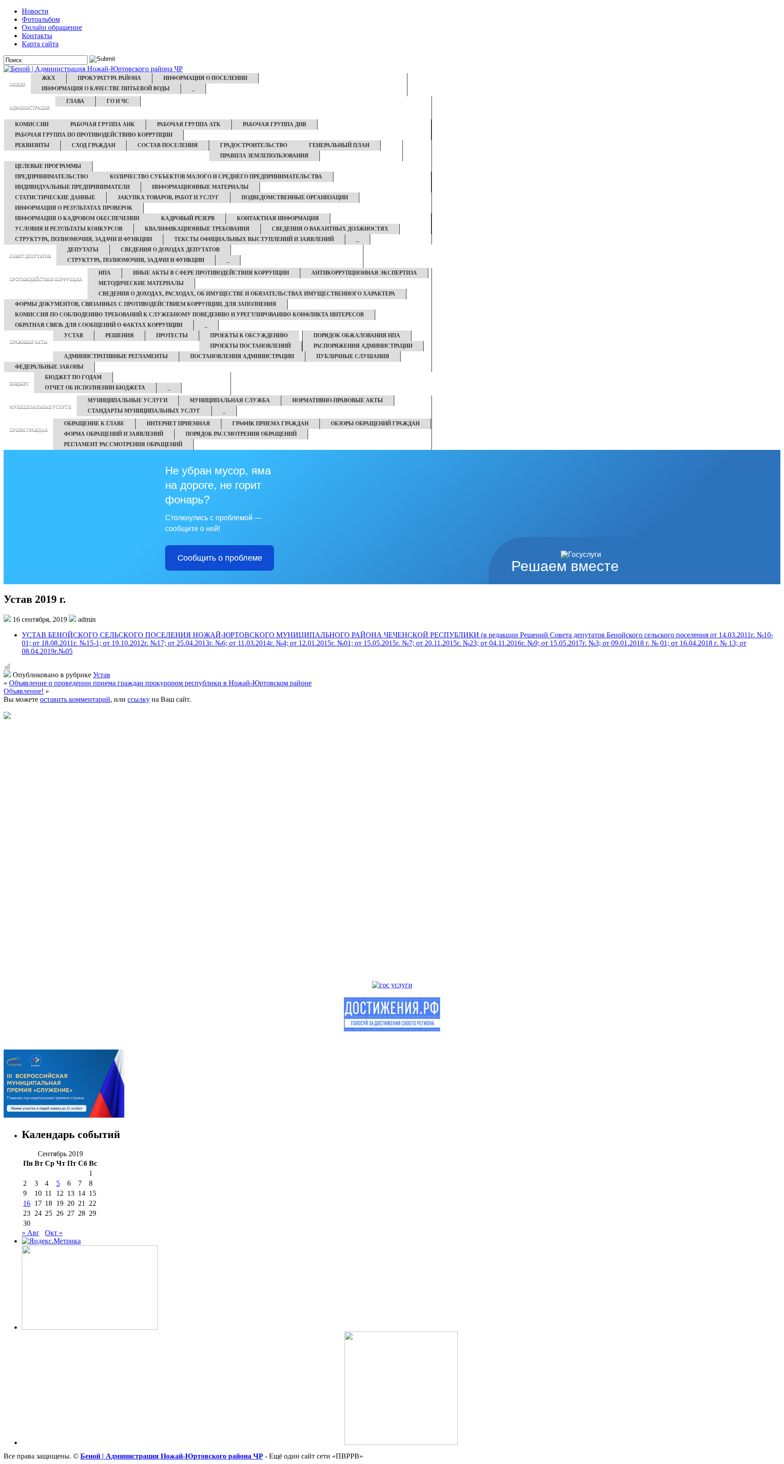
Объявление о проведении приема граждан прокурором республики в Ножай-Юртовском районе (160, 683)
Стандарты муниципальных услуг (144, 411)
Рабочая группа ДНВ (274, 124)
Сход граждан (93, 145)
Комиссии (32, 124)
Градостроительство (253, 145)
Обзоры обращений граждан (375, 423)
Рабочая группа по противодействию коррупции (93, 135)
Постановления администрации (242, 356)
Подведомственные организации (294, 197)
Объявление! (24, 691)
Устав (73, 335)
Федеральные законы (49, 367)
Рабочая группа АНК (102, 124)
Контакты (37, 35)
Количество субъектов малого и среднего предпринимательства (216, 176)
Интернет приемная (178, 423)
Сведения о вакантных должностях (330, 229)
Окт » (54, 1233)
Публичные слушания (352, 356)
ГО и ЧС (118, 101)
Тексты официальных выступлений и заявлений (254, 239)
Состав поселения (167, 145)
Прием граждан (29, 430)
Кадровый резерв (188, 218)
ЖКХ (48, 78)
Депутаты (82, 249)
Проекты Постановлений (250, 346)
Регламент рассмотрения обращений (123, 444)
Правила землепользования (264, 156)
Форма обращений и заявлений (113, 434)
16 (26, 1203)
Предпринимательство (51, 176)
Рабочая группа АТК (188, 124)
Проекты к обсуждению (249, 335)
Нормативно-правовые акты (337, 400)
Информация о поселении (205, 78)
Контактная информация (278, 218)
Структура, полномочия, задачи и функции (83, 239)
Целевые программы (48, 166)
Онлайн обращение (52, 27)
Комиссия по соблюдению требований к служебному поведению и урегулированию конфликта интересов (189, 314)
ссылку (138, 699)
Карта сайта (40, 44)
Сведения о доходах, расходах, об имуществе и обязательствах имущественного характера (246, 294)
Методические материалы (141, 283)
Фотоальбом (41, 19)
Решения (119, 335)
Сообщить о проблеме (219, 557)
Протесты (172, 335)
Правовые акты (29, 342)
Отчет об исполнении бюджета (95, 387)
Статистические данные (55, 197)
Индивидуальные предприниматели (72, 187)
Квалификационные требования (197, 229)
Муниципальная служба (230, 400)
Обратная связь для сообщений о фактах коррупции (98, 325)
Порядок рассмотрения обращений (241, 434)
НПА (104, 273)
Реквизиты (32, 145)
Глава (75, 101)
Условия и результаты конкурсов (68, 229)
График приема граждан (270, 423)
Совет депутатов (30, 256)
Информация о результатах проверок (73, 208)
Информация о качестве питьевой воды (106, 88)
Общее (17, 84)
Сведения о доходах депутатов (170, 249)
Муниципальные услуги (40, 406)
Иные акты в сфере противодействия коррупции (211, 273)
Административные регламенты (116, 356)
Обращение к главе (94, 423)
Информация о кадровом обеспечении (77, 218)
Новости (35, 11)
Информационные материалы (200, 187)
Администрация (30, 107)
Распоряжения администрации (363, 346)
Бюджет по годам (73, 377)
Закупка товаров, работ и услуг (168, 197)
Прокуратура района (109, 78)
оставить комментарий (75, 699)
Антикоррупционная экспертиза (364, 273)
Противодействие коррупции (46, 279)
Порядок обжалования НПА (357, 335)
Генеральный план (339, 145)
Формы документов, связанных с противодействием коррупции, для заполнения (145, 304)
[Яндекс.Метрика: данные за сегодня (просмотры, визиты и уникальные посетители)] (51, 1241)
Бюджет (19, 383)
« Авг (30, 1233)
